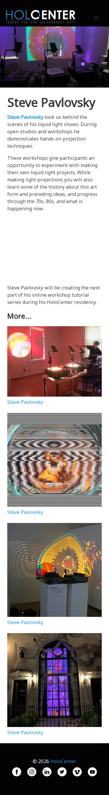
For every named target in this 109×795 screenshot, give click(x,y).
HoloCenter (63, 761)
